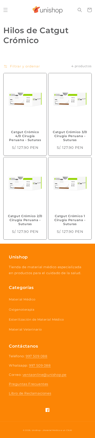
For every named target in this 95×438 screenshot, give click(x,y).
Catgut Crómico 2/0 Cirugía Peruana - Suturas (25, 220)
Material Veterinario (25, 329)
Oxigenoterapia (21, 310)
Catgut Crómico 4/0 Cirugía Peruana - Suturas (25, 136)
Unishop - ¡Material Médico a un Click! (52, 430)
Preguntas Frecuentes (28, 384)
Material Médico (22, 299)
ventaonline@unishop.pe (44, 375)
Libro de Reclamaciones (30, 393)
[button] (5, 10)
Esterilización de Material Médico (36, 319)
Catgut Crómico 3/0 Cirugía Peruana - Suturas (70, 136)
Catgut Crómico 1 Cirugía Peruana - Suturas (70, 220)
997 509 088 (37, 356)
